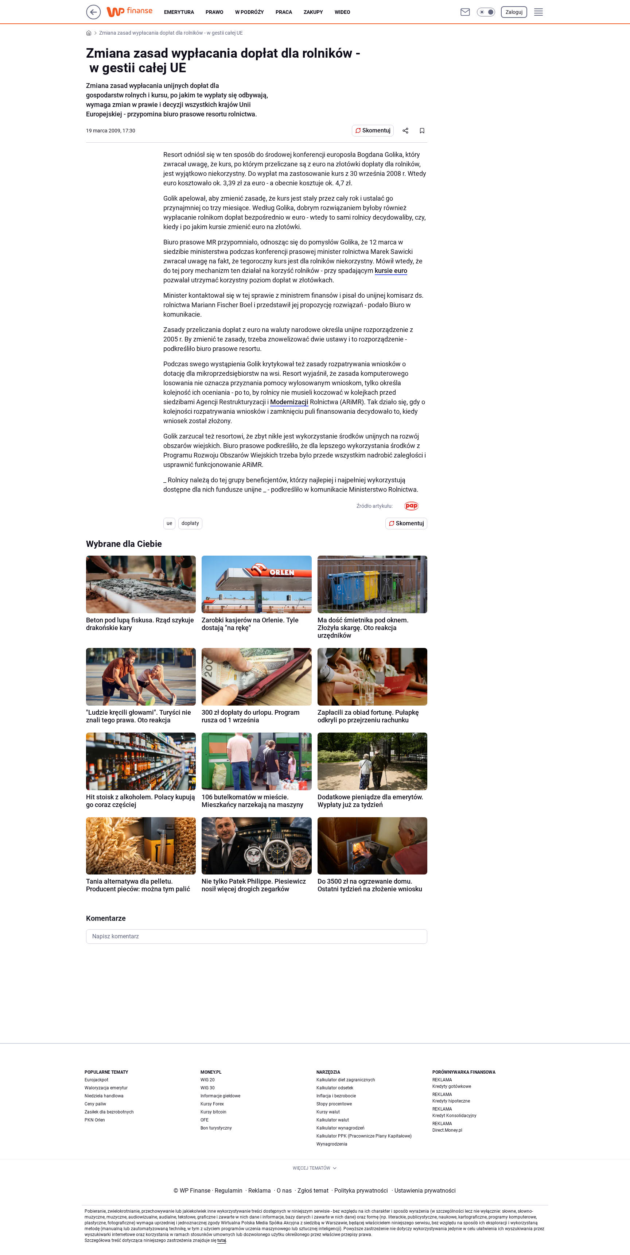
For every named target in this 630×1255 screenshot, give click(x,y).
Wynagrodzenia (331, 1144)
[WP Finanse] (135, 12)
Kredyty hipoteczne (451, 1101)
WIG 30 (208, 1087)
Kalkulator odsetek (334, 1087)
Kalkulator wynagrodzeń (340, 1128)
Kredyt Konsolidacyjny (454, 1115)
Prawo (214, 12)
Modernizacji (289, 402)
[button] (486, 12)
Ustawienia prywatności (424, 1190)
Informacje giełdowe (220, 1095)
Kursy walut (328, 1112)
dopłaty (190, 523)
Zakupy (313, 12)
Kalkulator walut (332, 1120)
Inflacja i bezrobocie (336, 1095)
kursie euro (391, 270)
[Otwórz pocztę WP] (465, 12)
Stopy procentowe (334, 1104)
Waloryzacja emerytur (106, 1087)
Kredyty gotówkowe (451, 1086)
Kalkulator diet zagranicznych (345, 1079)
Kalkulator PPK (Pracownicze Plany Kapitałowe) (364, 1136)
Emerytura (179, 12)
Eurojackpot (96, 1079)
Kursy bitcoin (213, 1112)
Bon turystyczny (216, 1128)
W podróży (249, 12)
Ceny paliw (95, 1104)
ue (169, 523)
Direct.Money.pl (447, 1130)
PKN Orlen (95, 1120)
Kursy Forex (212, 1104)
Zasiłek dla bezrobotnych (109, 1112)
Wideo (342, 12)
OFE (205, 1120)
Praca (284, 12)
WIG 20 (208, 1079)
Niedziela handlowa (104, 1095)
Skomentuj (376, 130)
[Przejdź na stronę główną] (93, 17)
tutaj (221, 1240)
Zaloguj (514, 12)
